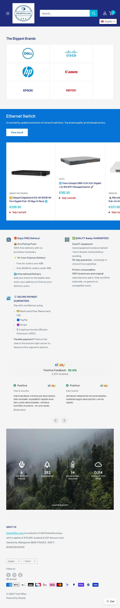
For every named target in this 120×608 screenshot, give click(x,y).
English (11, 561)
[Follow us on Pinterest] (14, 575)
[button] (18, 409)
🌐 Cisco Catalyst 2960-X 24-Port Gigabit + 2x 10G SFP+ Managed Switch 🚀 (80, 185)
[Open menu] (7, 13)
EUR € (28, 561)
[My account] (104, 13)
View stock (17, 132)
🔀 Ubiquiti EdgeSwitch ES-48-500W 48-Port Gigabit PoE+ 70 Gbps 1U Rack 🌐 (30, 199)
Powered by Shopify (16, 598)
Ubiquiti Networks (18, 193)
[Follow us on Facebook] (8, 575)
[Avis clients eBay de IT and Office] (60, 365)
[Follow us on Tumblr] (20, 575)
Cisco (61, 179)
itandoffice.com (15, 532)
